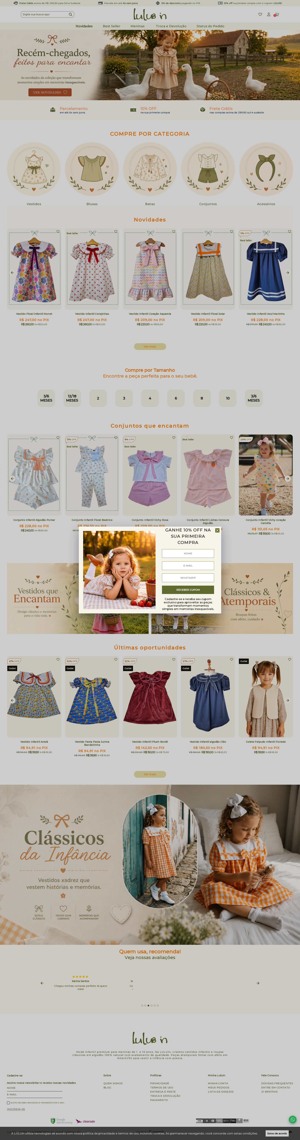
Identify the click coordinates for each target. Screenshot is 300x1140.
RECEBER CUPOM (188, 589)
